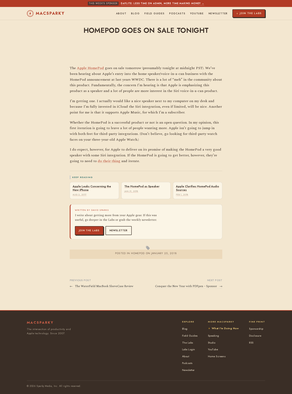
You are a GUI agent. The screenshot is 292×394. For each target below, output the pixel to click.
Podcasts (177, 13)
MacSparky (50, 13)
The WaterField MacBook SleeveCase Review (101, 286)
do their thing (109, 161)
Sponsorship (256, 329)
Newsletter (118, 230)
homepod (138, 253)
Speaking (213, 336)
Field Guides (154, 13)
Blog (135, 13)
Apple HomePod (90, 68)
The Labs (187, 343)
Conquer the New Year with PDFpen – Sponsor (188, 286)
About (121, 13)
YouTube (197, 13)
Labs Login (188, 349)
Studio (212, 343)
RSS (251, 343)
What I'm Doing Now (225, 328)
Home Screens (216, 356)
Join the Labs (89, 230)
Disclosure (255, 336)
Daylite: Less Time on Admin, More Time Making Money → (162, 3)
